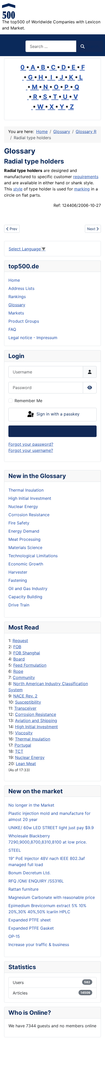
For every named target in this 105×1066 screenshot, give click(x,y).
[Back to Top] (96, 1056)
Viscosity (24, 732)
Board (19, 659)
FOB (17, 646)
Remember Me (28, 400)
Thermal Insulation (32, 739)
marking (82, 188)
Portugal (23, 745)
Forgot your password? (30, 444)
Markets (16, 313)
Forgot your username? (30, 450)
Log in (53, 431)
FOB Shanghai (26, 652)
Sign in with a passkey (57, 414)
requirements (85, 176)
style (17, 188)
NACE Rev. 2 (25, 695)
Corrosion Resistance (35, 714)
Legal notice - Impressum (32, 337)
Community (24, 677)
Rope (18, 671)
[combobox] (50, 46)
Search (92, 46)
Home (14, 280)
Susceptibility (28, 702)
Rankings (17, 296)
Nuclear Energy (30, 757)
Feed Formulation (29, 665)
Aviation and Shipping (36, 720)
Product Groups (23, 321)
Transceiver (25, 708)
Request (20, 640)
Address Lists (21, 288)
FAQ (12, 329)
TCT (19, 751)
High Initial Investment (36, 726)
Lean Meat (26, 763)
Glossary (16, 304)
